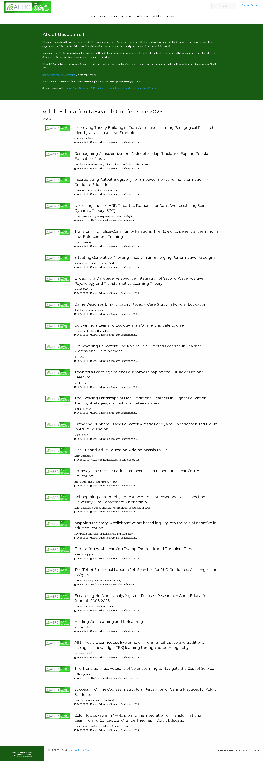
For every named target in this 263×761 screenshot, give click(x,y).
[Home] (27, 8)
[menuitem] (251, 6)
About (103, 16)
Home (92, 16)
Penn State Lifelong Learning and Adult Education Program (125, 88)
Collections (142, 16)
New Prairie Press (81, 750)
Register (255, 5)
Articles (157, 16)
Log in (245, 5)
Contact (170, 16)
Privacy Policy (227, 750)
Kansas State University (78, 88)
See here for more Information (59, 75)
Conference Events (121, 16)
